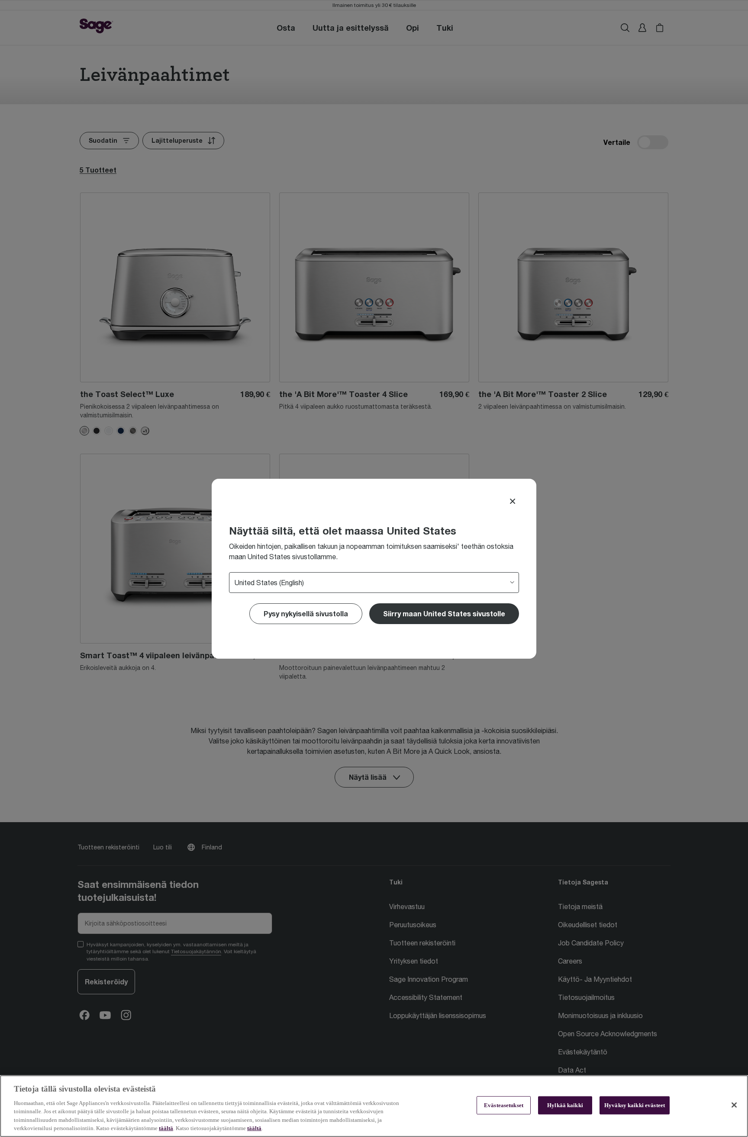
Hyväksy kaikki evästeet (634, 1105)
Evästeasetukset (503, 1105)
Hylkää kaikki (565, 1105)
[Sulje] (734, 1105)
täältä (166, 1128)
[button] (444, 613)
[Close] (512, 501)
